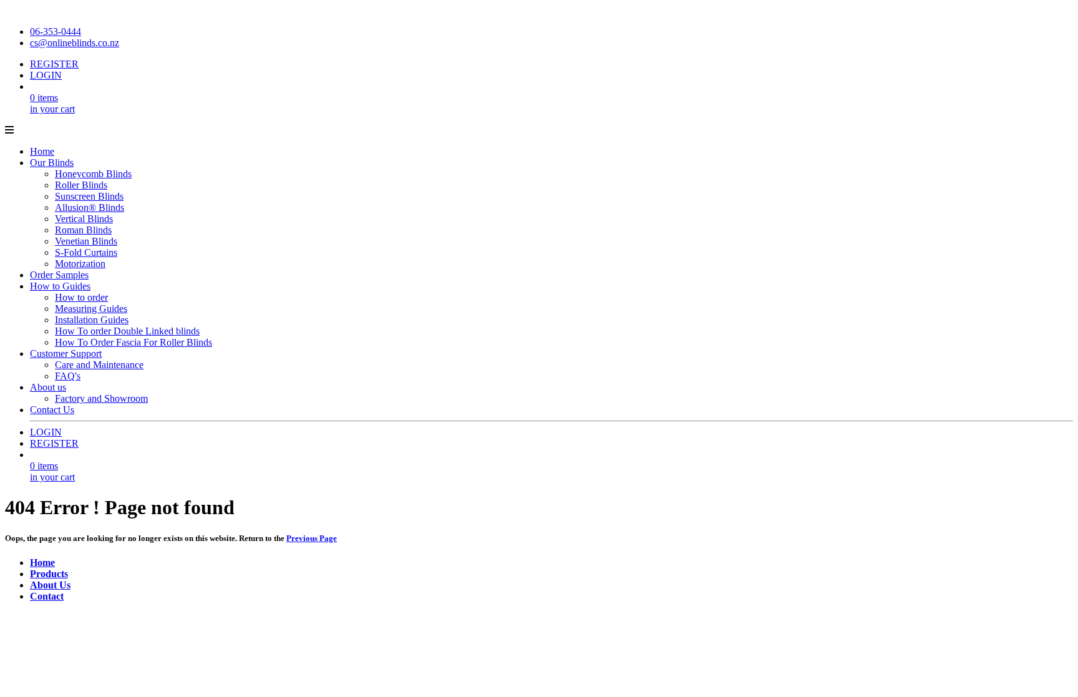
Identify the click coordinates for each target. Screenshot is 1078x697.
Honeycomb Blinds (93, 173)
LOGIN (46, 75)
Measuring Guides (91, 308)
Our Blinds (52, 162)
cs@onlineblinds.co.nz (74, 42)
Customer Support (66, 353)
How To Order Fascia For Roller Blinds (133, 342)
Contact (47, 596)
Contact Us (52, 409)
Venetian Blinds (86, 241)
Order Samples (59, 275)
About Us (50, 585)
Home (42, 151)
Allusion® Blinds (89, 207)
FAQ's (67, 376)
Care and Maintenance (99, 364)
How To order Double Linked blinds (127, 331)
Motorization (80, 263)
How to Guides (60, 286)
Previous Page (311, 538)
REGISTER (54, 64)
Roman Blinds (83, 230)
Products (49, 573)
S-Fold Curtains (86, 252)
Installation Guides (92, 319)
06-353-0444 (55, 31)
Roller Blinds (81, 185)
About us (48, 387)
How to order (81, 297)
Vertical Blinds (84, 218)
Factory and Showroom (101, 398)
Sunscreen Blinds (89, 196)
